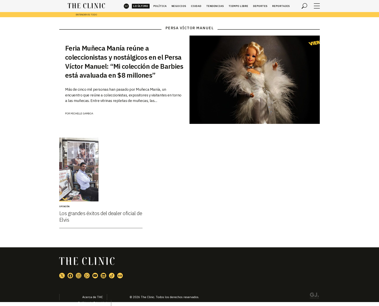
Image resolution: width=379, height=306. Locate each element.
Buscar (304, 6)
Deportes (260, 6)
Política (160, 6)
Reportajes (281, 6)
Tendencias (215, 6)
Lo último (140, 6)
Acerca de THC (92, 297)
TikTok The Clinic (111, 275)
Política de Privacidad (92, 303)
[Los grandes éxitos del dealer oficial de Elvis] (101, 169)
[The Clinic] (86, 6)
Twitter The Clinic (62, 275)
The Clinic (126, 6)
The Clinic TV (95, 275)
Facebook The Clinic (70, 275)
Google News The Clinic (120, 275)
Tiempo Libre (238, 6)
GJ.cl (314, 296)
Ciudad (196, 6)
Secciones (317, 5)
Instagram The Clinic (78, 275)
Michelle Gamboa (82, 113)
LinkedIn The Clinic (103, 275)
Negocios (179, 6)
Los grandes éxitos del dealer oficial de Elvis (100, 216)
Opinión (64, 206)
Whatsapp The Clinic (87, 275)
